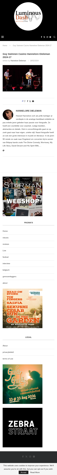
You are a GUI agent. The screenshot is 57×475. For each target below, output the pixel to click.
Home (5, 45)
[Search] (54, 37)
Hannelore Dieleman (18, 61)
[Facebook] (41, 37)
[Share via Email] (33, 101)
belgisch (6, 270)
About (5, 346)
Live (4, 250)
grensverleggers (9, 276)
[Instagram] (47, 37)
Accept (23, 472)
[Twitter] (44, 37)
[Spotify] (50, 37)
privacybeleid (8, 352)
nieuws (5, 238)
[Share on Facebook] (27, 101)
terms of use (8, 359)
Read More (35, 472)
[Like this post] (24, 101)
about (5, 283)
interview (6, 263)
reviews (6, 244)
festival (5, 257)
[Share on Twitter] (30, 101)
